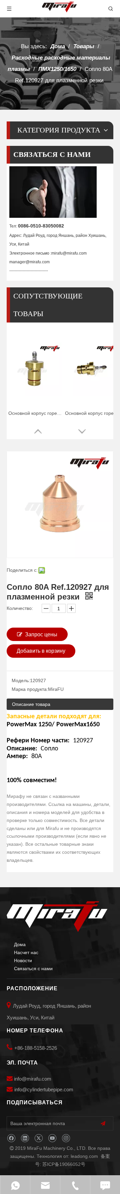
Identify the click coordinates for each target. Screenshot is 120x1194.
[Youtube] (52, 1138)
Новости (23, 960)
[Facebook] (11, 1138)
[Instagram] (66, 1138)
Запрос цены (41, 634)
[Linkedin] (25, 1138)
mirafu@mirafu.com (69, 253)
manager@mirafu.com (29, 262)
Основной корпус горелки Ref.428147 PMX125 (35, 413)
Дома (20, 944)
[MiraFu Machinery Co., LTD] (57, 916)
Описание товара (31, 704)
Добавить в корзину (41, 651)
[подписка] (103, 1123)
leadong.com (84, 1156)
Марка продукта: (30, 689)
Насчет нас (26, 952)
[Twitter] (38, 1138)
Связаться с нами (33, 968)
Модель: (21, 680)
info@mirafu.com (32, 1079)
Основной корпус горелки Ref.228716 (91, 413)
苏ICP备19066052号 (63, 1164)
